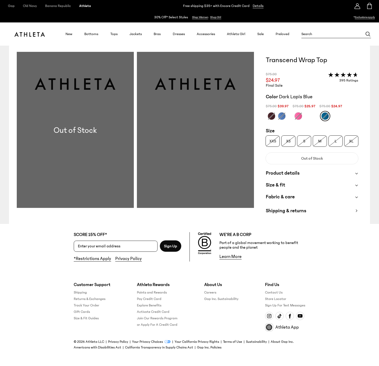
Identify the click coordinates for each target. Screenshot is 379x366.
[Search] (368, 34)
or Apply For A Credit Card (157, 325)
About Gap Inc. (282, 342)
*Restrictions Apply (92, 258)
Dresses (179, 34)
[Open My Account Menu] (357, 6)
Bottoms (91, 34)
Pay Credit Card (149, 299)
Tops (114, 34)
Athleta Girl (236, 34)
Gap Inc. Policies (209, 347)
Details (258, 6)
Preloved (282, 34)
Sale (260, 34)
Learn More (230, 256)
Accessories (206, 34)
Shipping (80, 292)
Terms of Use (232, 342)
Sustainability (256, 342)
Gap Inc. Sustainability (221, 299)
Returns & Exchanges (89, 299)
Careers (210, 292)
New (68, 34)
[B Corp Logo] (204, 243)
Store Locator (275, 299)
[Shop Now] (189, 17)
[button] (135, 138)
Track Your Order (86, 305)
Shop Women (200, 17)
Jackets (135, 34)
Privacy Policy (128, 258)
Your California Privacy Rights (197, 342)
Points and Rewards (152, 292)
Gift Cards (82, 312)
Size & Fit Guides (86, 318)
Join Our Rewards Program (157, 318)
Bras (157, 34)
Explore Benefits (149, 305)
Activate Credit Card (153, 312)
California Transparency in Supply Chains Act (159, 347)
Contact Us (274, 292)
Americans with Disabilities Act (97, 347)
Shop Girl (215, 17)
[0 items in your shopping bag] (369, 6)
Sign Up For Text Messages (285, 305)
